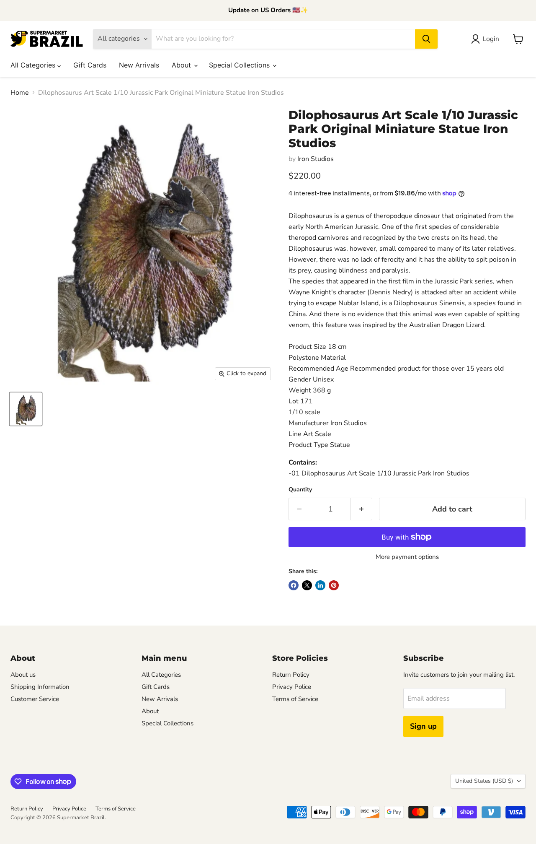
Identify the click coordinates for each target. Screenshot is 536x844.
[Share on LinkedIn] (320, 585)
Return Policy (290, 674)
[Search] (426, 39)
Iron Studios (315, 159)
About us (23, 674)
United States (484, 781)
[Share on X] (307, 585)
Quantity (300, 489)
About (182, 65)
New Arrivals (139, 65)
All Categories (33, 65)
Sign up (423, 726)
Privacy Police (291, 687)
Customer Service (34, 699)
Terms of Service (295, 699)
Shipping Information (40, 687)
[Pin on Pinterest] (334, 585)
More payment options (407, 557)
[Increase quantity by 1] (361, 509)
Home (19, 92)
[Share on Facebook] (294, 585)
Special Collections (240, 65)
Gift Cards (89, 65)
